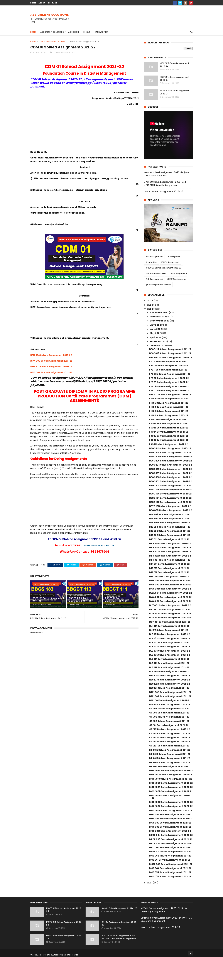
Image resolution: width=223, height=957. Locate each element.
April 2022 (156, 337)
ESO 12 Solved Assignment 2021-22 (168, 439)
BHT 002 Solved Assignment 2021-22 (170, 605)
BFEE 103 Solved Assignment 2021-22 (51, 366)
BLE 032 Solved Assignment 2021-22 (169, 638)
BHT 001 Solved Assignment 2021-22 (169, 609)
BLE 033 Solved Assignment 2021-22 (169, 634)
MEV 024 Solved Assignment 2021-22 (170, 547)
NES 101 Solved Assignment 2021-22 (169, 687)
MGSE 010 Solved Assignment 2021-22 (170, 778)
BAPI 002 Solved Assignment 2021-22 (170, 696)
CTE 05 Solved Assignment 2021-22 (169, 708)
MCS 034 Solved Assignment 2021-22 (170, 872)
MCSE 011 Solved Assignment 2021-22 (170, 851)
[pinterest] (191, 3)
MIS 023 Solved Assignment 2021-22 (169, 530)
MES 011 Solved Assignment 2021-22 (169, 766)
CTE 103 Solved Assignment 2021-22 (169, 737)
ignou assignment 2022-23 (158, 284)
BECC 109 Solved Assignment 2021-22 (170, 489)
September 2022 (160, 320)
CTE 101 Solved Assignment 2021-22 (169, 745)
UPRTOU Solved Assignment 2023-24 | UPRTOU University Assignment (165, 183)
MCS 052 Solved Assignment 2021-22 (170, 855)
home (33, 3)
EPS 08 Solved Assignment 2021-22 (169, 378)
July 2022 (155, 324)
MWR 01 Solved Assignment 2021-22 (169, 522)
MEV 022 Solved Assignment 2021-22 (170, 555)
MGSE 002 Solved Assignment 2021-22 (171, 806)
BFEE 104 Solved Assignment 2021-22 (51, 355)
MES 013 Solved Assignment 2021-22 (169, 758)
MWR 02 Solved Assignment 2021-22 (169, 518)
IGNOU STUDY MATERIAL (156, 273)
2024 (150, 300)
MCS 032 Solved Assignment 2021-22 (170, 876)
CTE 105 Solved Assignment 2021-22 (169, 729)
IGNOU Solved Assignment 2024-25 (163, 191)
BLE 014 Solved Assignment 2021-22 (169, 659)
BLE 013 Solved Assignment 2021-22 (169, 663)
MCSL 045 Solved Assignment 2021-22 (170, 864)
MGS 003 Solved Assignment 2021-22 (170, 822)
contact (52, 3)
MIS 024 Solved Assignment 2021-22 (169, 526)
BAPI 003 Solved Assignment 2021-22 (170, 692)
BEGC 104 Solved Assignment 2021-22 (170, 464)
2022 (150, 308)
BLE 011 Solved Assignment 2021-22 (169, 671)
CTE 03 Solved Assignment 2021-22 (169, 716)
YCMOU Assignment (176, 279)
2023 (150, 304)
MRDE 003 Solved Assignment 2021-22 (171, 839)
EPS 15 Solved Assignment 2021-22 (168, 365)
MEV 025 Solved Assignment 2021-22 (170, 543)
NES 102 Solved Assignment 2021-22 (169, 683)
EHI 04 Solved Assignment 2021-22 (168, 406)
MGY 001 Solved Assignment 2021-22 (170, 588)
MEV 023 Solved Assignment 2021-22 (170, 551)
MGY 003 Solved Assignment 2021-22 (170, 580)
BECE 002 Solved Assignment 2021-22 (170, 357)
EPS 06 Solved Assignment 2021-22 (169, 386)
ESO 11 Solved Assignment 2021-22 (168, 444)
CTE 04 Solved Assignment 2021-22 (169, 712)
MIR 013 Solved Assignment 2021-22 (169, 568)
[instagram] (185, 3)
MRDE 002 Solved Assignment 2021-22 (171, 843)
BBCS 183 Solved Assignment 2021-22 (48, 600)
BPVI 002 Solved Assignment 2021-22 (51, 372)
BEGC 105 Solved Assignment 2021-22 (170, 460)
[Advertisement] (137, 19)
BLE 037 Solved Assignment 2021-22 (169, 646)
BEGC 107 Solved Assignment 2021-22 (170, 473)
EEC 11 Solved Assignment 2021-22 (168, 361)
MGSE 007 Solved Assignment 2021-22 (171, 787)
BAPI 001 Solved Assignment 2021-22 (170, 700)
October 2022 (158, 316)
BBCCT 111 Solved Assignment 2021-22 (116, 600)
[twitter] (180, 3)
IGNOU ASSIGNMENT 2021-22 (52, 41)
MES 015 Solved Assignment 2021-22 (169, 749)
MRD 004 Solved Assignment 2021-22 (170, 847)
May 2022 (155, 333)
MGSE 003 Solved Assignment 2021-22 (171, 802)
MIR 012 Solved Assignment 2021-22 (169, 572)
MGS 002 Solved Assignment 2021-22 (170, 826)
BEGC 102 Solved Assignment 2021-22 (170, 481)
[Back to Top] (190, 953)
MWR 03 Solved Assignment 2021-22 (169, 514)
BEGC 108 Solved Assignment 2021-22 (170, 469)
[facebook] (175, 3)
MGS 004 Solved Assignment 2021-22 (170, 818)
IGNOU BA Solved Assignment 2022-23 (163, 268)
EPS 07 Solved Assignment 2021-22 (169, 382)
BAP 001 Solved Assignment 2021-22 (169, 704)
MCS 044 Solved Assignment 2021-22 (170, 868)
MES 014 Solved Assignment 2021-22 (169, 754)
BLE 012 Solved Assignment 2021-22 (169, 667)
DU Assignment (174, 256)
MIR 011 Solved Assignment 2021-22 (169, 576)
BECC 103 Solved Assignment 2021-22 (170, 502)
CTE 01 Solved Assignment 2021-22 (169, 725)
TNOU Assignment (154, 279)
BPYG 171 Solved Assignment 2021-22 (170, 506)
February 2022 (158, 341)
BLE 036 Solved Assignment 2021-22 (169, 650)
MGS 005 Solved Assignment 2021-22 (170, 814)
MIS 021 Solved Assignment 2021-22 (169, 539)
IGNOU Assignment (170, 262)
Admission (73, 32)
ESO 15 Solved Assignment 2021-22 (168, 427)
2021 (150, 882)
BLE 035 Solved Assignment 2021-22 (169, 654)
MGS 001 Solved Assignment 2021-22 (170, 830)
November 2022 (159, 312)
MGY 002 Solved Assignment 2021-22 (170, 584)
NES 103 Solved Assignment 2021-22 (169, 679)
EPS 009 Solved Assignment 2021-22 (169, 374)
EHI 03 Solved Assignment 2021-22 (168, 411)
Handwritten (101, 32)
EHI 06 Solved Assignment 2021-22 (168, 398)
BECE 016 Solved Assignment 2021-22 (170, 353)
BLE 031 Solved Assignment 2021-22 (169, 642)
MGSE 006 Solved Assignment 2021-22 (171, 791)
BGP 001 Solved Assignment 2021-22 (169, 621)
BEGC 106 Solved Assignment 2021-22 (170, 477)
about (42, 3)
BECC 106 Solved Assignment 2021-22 (170, 493)
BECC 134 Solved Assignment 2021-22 (170, 497)
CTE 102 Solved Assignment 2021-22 (169, 741)
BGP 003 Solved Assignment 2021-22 (170, 613)
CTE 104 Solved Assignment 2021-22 (169, 733)
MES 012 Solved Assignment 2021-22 (169, 762)
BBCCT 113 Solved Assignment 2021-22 (80, 600)
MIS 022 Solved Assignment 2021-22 (169, 535)
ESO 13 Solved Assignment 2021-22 (168, 435)
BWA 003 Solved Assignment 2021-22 (170, 597)
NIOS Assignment (179, 273)
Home (33, 32)
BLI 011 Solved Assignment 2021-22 (168, 630)
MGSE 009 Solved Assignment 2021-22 (171, 782)
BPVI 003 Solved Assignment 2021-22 (51, 360)
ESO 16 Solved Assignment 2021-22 (168, 423)
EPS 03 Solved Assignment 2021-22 (169, 390)
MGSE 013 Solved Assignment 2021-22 (170, 774)
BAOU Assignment (154, 256)
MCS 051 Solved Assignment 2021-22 (170, 859)
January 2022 (158, 345)
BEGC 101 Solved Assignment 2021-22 (170, 485)
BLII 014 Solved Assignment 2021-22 (169, 626)
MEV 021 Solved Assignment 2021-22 (169, 559)
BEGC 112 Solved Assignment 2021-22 (170, 448)
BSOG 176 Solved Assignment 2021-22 (170, 510)
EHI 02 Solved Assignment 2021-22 (168, 415)
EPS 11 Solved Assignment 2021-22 (168, 369)
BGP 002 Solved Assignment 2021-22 (170, 617)
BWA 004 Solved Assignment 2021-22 (170, 592)
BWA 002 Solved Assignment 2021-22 (170, 601)
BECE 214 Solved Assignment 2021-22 (170, 349)
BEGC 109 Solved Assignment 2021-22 (170, 456)
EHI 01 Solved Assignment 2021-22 (168, 419)
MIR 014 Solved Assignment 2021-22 (169, 563)
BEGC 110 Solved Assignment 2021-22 (170, 452)
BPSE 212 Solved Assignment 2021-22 (170, 394)
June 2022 (156, 329)
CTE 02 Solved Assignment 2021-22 (169, 721)
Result (86, 32)
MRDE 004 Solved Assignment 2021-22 (171, 835)
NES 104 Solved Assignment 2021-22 (169, 675)
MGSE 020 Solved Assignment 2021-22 (171, 770)
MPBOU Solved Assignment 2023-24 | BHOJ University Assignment (167, 174)
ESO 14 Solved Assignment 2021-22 (169, 431)
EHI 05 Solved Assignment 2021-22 (168, 402)
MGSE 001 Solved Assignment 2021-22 (170, 810)
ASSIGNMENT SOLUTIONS (49, 15)
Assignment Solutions (52, 32)
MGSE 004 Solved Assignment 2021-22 (169, 796)
